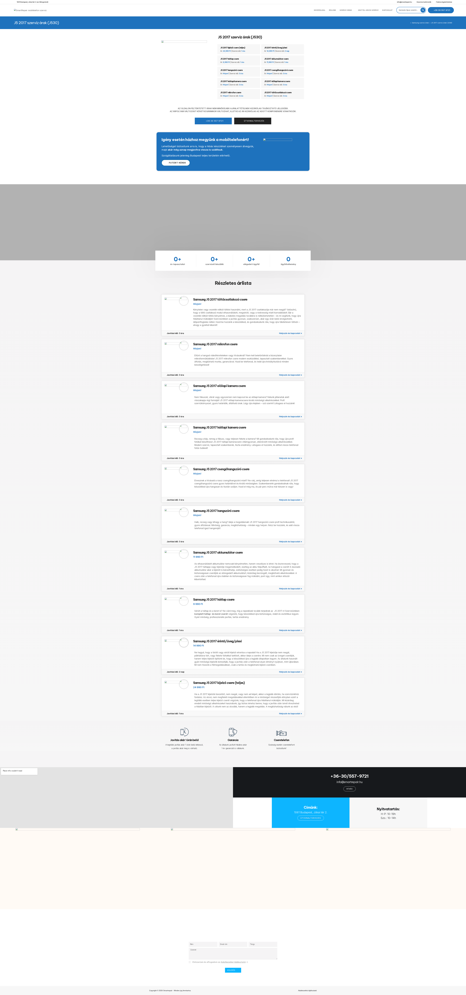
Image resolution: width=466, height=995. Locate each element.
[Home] (409, 23)
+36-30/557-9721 (349, 776)
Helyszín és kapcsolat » (290, 333)
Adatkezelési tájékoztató (233, 962)
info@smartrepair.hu (349, 782)
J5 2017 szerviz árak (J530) (441, 23)
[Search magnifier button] (422, 10)
